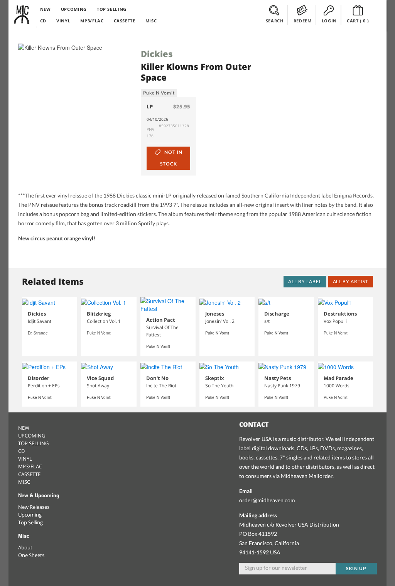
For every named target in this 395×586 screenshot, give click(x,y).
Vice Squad (100, 378)
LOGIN (329, 21)
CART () (358, 21)
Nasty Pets (277, 378)
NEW (45, 9)
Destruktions (340, 313)
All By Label (305, 281)
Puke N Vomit (159, 93)
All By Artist (350, 281)
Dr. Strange (38, 333)
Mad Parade (338, 378)
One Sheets (31, 555)
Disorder (38, 378)
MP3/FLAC (91, 21)
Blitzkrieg (99, 313)
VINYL (63, 21)
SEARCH (275, 21)
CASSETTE (124, 21)
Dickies (157, 53)
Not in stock (171, 158)
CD (43, 21)
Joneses (214, 313)
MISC (151, 21)
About (25, 547)
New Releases (33, 506)
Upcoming (30, 514)
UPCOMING (74, 9)
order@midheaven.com (267, 500)
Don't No (157, 378)
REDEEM (303, 21)
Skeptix (214, 378)
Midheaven (22, 14)
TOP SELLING (112, 9)
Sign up (356, 568)
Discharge (276, 313)
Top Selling (30, 522)
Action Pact (160, 319)
